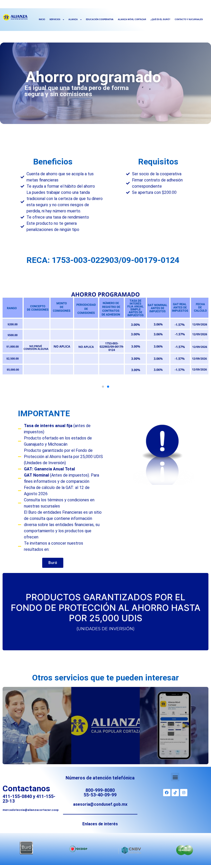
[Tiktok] (175, 792)
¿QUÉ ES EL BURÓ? (160, 19)
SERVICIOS (54, 19)
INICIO (42, 19)
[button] (8, 339)
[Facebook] (166, 792)
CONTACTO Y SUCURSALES (189, 19)
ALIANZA (73, 19)
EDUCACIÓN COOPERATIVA (99, 19)
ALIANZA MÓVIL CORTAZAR (132, 19)
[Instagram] (183, 792)
